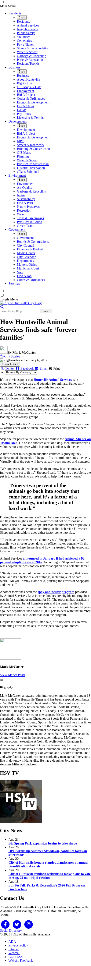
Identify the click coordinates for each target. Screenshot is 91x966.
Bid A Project (26, 94)
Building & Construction (33, 149)
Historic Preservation (31, 168)
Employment (25, 91)
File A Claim (25, 106)
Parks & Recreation (30, 59)
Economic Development (33, 102)
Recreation (24, 210)
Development (17, 121)
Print (56, 368)
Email (43, 368)
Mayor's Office (27, 264)
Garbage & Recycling (31, 56)
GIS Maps (24, 152)
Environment (17, 175)
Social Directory (11, 930)
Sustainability (26, 199)
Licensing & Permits (30, 117)
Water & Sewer (27, 52)
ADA (12, 941)
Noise (21, 195)
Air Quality (24, 187)
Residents (14, 13)
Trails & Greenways (30, 218)
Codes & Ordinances (31, 98)
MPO (20, 141)
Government (16, 229)
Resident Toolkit (28, 63)
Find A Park (25, 203)
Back (22, 17)
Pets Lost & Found (29, 222)
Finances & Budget (30, 249)
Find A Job (24, 276)
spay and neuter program (56, 592)
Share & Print (10, 364)
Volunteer (23, 37)
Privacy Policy (18, 945)
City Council (25, 245)
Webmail (14, 953)
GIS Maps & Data (29, 87)
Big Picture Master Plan (33, 164)
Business (14, 67)
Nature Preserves (28, 206)
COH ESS (15, 957)
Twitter (9, 368)
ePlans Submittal (28, 171)
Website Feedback (20, 960)
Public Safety (26, 33)
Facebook (27, 368)
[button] (2, 307)
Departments (25, 260)
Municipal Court (28, 268)
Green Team (25, 226)
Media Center (26, 253)
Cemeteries (24, 40)
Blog (35, 303)
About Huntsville (28, 79)
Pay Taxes (24, 114)
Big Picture (24, 83)
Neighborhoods (27, 29)
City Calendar (26, 257)
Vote (20, 272)
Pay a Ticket (25, 44)
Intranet (13, 949)
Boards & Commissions (33, 241)
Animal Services (28, 25)
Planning (23, 156)
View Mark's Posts (12, 675)
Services (14, 283)
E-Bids (21, 110)
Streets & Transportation (33, 48)
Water (21, 214)
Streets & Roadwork (30, 145)
